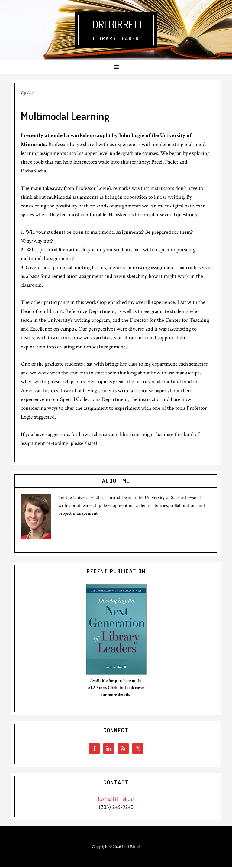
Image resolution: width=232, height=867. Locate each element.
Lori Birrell (116, 24)
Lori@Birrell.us (116, 799)
